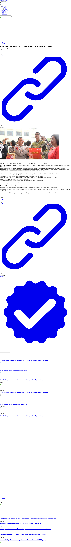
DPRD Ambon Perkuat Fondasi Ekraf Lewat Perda (13, 370)
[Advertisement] (35, 34)
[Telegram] (2, 56)
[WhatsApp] (2, 54)
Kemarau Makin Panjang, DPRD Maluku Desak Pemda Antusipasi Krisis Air (20, 523)
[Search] (11, 16)
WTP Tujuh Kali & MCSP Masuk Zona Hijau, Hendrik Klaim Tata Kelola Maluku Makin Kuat (25, 529)
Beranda (3, 42)
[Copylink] (36, 125)
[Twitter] (2, 53)
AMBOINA (4, 43)
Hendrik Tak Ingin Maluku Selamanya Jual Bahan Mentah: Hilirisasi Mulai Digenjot (23, 540)
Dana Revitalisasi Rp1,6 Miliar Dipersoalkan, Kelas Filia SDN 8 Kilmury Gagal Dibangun (24, 360)
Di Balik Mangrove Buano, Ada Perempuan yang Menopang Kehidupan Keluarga (22, 379)
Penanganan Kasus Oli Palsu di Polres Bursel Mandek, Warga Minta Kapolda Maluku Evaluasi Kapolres (28, 518)
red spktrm (1, 48)
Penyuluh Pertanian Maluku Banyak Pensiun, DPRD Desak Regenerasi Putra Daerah (23, 534)
